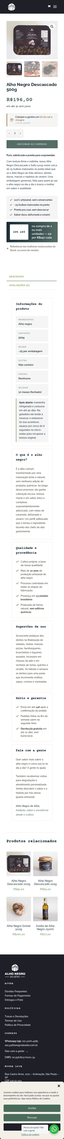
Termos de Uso (13, 1020)
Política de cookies (30, 1134)
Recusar (32, 1117)
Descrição (16, 276)
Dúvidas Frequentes (16, 991)
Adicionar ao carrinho (32, 144)
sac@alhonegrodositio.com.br (21, 1045)
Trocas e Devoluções (16, 1016)
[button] (59, 1086)
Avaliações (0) (19, 285)
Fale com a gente (16, 1051)
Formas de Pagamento (17, 995)
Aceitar (32, 1108)
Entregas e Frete (14, 1000)
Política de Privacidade (18, 1025)
